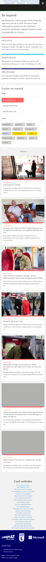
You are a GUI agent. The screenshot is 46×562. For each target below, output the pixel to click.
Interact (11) (17, 129)
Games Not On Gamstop (23, 493)
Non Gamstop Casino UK (23, 498)
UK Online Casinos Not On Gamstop (23, 519)
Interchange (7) (29, 129)
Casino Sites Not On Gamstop (23, 496)
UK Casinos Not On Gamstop (23, 489)
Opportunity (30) (9, 111)
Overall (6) (31, 133)
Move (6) (5, 133)
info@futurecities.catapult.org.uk (13, 549)
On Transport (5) (18, 133)
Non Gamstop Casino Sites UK (23, 500)
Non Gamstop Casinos (33, 3)
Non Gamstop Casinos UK (23, 521)
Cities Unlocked (10, 7)
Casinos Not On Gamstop (23, 511)
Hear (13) (5, 129)
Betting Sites (21, 3)
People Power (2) (7, 138)
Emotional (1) (6, 124)
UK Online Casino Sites (23, 513)
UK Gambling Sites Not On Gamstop (23, 491)
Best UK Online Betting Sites (23, 526)
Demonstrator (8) (10, 106)
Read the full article (23, 176)
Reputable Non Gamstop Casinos (23, 508)
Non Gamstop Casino (23, 487)
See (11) (32, 138)
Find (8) (29, 124)
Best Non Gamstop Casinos (23, 504)
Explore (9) (19, 124)
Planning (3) (21, 138)
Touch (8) (5, 142)
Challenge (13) (9, 100)
